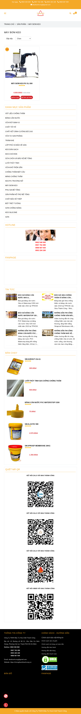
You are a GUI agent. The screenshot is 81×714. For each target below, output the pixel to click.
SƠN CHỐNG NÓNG (13, 208)
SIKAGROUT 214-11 (33, 359)
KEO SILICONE (11, 212)
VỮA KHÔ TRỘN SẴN (13, 167)
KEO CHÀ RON (11, 154)
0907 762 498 (39, 2)
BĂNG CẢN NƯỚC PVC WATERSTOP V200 (42, 402)
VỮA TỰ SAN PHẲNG (13, 136)
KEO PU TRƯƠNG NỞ (14, 181)
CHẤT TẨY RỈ (10, 127)
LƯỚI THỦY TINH (12, 163)
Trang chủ (9, 24)
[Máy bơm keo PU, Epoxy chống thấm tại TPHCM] (21, 64)
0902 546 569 (26, 2)
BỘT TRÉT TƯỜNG (13, 203)
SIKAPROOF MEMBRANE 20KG (37, 446)
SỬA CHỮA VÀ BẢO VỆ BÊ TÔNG (18, 158)
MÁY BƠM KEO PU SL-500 (21, 83)
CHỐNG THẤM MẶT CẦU (15, 172)
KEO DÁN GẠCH (11, 149)
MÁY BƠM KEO (11, 185)
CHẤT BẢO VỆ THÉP (13, 199)
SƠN (7, 217)
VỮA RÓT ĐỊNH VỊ (12, 122)
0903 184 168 (51, 2)
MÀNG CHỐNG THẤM (13, 176)
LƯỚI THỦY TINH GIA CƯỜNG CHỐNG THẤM (43, 381)
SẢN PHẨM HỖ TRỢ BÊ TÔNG (17, 194)
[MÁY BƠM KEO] (40, 13)
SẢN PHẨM (21, 24)
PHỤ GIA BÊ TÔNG (12, 190)
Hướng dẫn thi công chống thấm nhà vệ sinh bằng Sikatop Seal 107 (63, 332)
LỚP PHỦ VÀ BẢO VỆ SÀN (15, 145)
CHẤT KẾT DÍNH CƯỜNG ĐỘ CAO (19, 131)
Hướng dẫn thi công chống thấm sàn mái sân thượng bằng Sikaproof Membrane (64, 314)
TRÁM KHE (9, 140)
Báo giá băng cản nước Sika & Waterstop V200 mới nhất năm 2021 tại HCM (27, 296)
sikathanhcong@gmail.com (41, 4)
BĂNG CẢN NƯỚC (12, 118)
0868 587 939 (64, 2)
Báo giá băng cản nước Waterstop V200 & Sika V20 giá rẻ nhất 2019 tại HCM (27, 314)
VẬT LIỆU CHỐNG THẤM (15, 113)
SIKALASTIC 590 (31, 424)
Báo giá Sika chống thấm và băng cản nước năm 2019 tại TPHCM (63, 296)
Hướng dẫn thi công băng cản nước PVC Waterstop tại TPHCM (27, 332)
